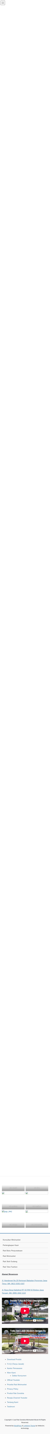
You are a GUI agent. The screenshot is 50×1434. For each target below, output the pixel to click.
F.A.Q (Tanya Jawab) (15, 1364)
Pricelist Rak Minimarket (17, 1384)
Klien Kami (11, 1373)
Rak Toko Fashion (10, 1267)
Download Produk (14, 1359)
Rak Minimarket (9, 1256)
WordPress (18, 1426)
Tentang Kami (12, 1402)
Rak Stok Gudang (10, 1261)
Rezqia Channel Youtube (17, 1398)
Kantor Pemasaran (14, 1368)
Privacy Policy (12, 1389)
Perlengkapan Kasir (11, 1245)
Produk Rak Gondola (15, 1393)
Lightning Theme (29, 1426)
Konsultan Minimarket (11, 1240)
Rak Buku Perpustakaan (12, 1251)
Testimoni (11, 1407)
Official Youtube (13, 1380)
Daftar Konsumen (19, 1376)
